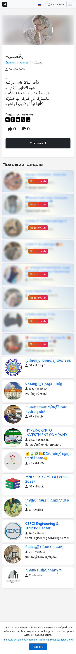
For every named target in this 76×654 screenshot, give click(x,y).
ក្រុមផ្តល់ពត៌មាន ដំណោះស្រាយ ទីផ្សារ (47, 503)
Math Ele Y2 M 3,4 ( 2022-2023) (47, 479)
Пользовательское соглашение (19, 639)
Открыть (37, 143)
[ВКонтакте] (7, 119)
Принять (38, 646)
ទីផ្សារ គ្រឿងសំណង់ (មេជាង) (44, 547)
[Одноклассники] (13, 119)
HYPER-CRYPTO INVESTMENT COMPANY (46, 433)
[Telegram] (18, 119)
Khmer (24, 62)
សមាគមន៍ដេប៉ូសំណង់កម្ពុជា (43, 570)
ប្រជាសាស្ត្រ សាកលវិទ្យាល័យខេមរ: (48, 360)
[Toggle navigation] (70, 4)
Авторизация (58, 4)
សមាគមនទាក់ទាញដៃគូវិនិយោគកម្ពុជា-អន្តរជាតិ (46, 409)
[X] (23, 119)
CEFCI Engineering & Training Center (42, 526)
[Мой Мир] (28, 119)
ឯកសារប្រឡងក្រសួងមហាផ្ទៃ (43, 384)
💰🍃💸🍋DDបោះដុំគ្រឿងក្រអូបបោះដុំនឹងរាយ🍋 (48, 456)
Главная (10, 62)
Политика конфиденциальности (56, 639)
